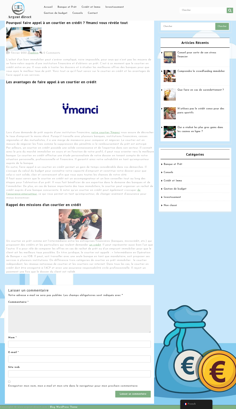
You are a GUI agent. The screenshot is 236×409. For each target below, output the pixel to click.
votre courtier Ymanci (105, 132)
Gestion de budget (55, 13)
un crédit (95, 245)
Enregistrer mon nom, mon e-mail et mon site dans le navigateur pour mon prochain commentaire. (73, 386)
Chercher (230, 10)
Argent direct (19, 17)
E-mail (13, 352)
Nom (12, 337)
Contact (93, 13)
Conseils (77, 13)
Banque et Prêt (67, 7)
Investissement (114, 7)
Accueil (48, 7)
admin (35, 53)
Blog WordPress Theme (64, 407)
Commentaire (18, 302)
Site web (14, 367)
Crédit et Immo (91, 7)
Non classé (170, 205)
